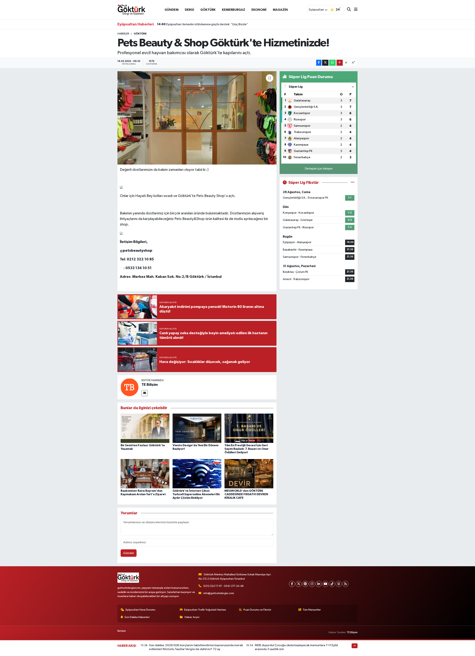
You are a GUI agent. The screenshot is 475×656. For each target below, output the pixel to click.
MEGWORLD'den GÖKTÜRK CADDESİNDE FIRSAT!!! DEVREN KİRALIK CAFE (246, 494)
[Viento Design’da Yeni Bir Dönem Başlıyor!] (197, 428)
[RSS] (345, 584)
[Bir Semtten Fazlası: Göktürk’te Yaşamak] (145, 428)
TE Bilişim (150, 385)
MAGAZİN (280, 9)
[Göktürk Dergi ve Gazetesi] (131, 9)
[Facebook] (292, 584)
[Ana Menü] (354, 10)
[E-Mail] (145, 393)
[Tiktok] (332, 584)
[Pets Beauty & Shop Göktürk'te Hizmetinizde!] (196, 117)
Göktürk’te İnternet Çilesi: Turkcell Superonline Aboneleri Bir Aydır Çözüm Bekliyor (196, 494)
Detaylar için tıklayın (318, 168)
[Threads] (339, 584)
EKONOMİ (258, 9)
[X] (299, 584)
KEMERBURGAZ (233, 9)
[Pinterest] (305, 584)
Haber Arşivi (192, 617)
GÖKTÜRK (208, 9)
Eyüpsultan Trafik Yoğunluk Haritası (205, 609)
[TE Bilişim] (129, 387)
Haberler (123, 33)
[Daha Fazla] (340, 63)
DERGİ (189, 9)
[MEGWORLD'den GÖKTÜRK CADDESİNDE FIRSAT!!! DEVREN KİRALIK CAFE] (249, 473)
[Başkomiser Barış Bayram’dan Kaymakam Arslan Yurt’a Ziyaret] (145, 473)
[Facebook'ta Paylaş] (318, 63)
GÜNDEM (171, 9)
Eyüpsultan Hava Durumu (140, 609)
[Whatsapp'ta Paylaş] (332, 63)
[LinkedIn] (319, 584)
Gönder (128, 553)
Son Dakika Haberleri (137, 617)
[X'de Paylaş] (325, 63)
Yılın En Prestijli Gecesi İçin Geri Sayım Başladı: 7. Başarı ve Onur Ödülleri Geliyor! (246, 449)
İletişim (121, 630)
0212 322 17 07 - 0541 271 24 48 (223, 586)
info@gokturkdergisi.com (218, 593)
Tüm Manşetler (312, 609)
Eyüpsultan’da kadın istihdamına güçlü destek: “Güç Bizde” (202, 24)
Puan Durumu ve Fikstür (257, 609)
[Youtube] (325, 584)
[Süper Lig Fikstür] (352, 182)
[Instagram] (312, 584)
